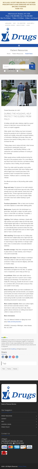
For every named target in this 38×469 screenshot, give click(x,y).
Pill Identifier (21, 23)
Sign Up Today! (21, 25)
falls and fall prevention (14, 322)
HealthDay (13, 349)
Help (14, 23)
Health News (10, 71)
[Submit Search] (32, 66)
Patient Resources (17, 53)
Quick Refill (30, 23)
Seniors (15, 369)
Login (28, 25)
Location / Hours (10, 25)
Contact (3, 418)
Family (9, 369)
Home (8, 53)
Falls (3, 369)
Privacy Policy (5, 427)
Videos (21, 71)
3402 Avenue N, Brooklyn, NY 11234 (19, 14)
